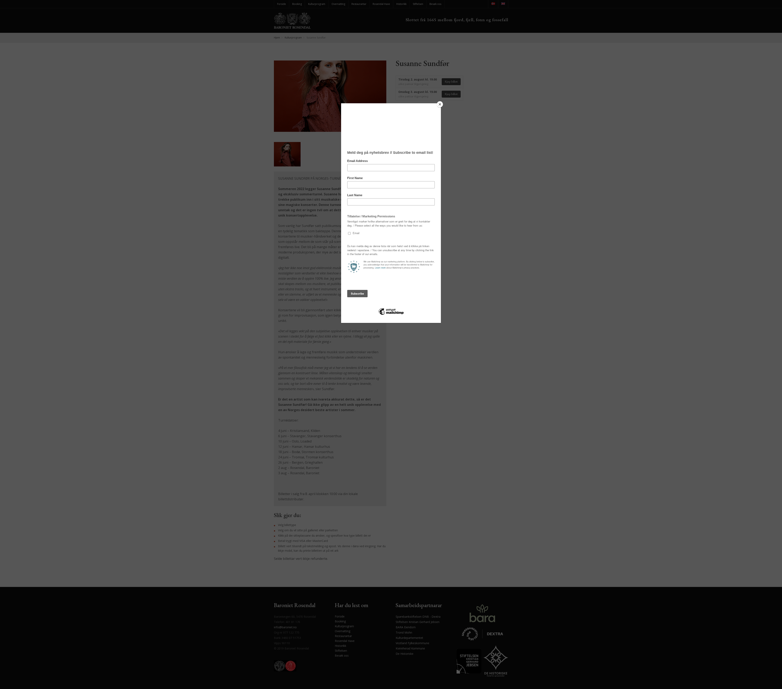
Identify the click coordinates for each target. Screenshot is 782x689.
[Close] (440, 104)
